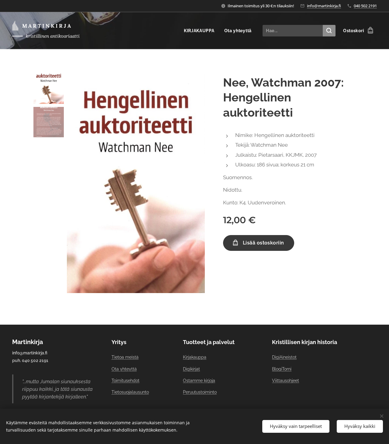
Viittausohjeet (285, 380)
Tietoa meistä (125, 357)
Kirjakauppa (194, 357)
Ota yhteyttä (124, 369)
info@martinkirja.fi (324, 6)
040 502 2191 (365, 6)
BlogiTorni (281, 369)
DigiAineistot (284, 357)
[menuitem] (200, 30)
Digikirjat (191, 369)
